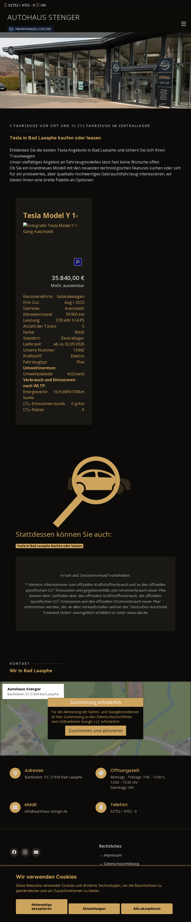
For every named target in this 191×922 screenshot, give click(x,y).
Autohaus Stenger (43, 17)
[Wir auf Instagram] (25, 852)
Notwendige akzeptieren (42, 907)
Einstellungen (94, 909)
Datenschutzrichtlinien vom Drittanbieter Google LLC (91, 719)
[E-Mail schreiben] (36, 852)
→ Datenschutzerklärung (119, 863)
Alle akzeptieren (146, 909)
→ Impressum (110, 855)
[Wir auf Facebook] (14, 852)
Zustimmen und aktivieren (95, 730)
